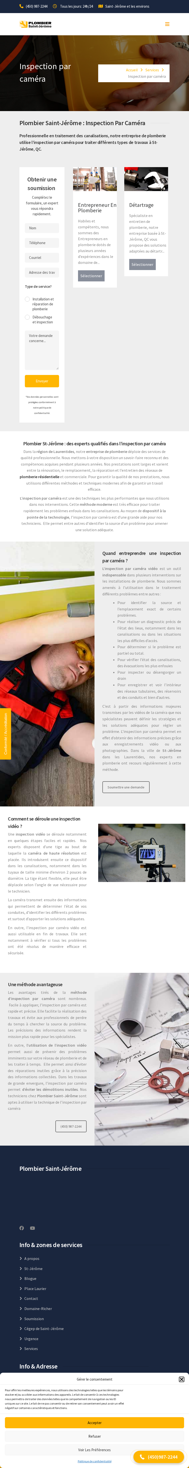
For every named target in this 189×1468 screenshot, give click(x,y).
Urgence (31, 1338)
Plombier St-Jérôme (43, 443)
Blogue (30, 1278)
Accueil (132, 69)
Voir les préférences (94, 1450)
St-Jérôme (33, 1268)
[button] (181, 1379)
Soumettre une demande (126, 787)
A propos (31, 1258)
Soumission (34, 1318)
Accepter (95, 1422)
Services (152, 69)
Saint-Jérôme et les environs (127, 6)
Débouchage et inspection (42, 319)
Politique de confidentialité (94, 1461)
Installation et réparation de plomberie (43, 304)
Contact (31, 1298)
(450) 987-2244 (36, 6)
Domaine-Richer (38, 1308)
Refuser (94, 1436)
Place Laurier (35, 1288)
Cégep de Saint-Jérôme (44, 1328)
